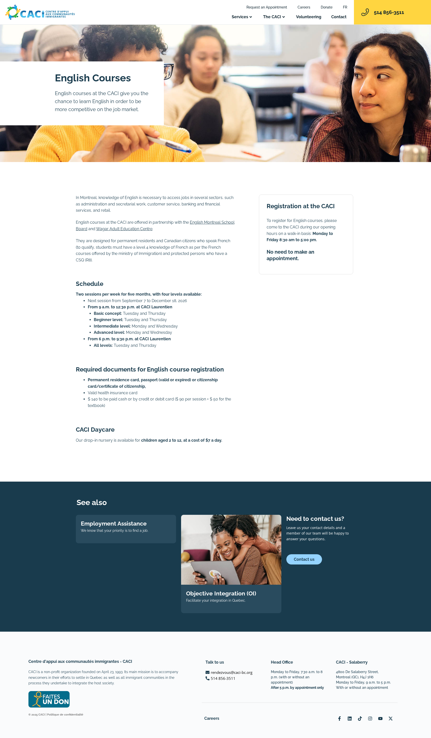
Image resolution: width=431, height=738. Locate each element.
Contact (338, 16)
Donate (326, 7)
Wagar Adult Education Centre (124, 228)
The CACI (272, 16)
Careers (304, 7)
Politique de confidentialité (65, 714)
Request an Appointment (266, 7)
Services (240, 16)
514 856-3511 (389, 12)
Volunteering (308, 16)
